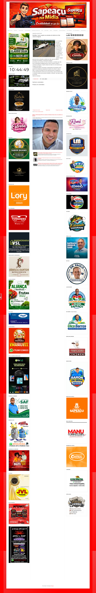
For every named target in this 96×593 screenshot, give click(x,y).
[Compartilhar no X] (44, 78)
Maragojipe (56, 30)
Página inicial (10, 30)
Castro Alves (21, 30)
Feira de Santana (62, 30)
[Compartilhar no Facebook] (45, 78)
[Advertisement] (19, 572)
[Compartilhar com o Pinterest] (46, 78)
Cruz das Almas (27, 30)
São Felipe (46, 30)
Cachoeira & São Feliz (36, 30)
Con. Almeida (69, 30)
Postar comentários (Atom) (39, 111)
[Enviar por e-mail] (42, 78)
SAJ (42, 30)
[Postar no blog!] (43, 78)
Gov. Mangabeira (76, 30)
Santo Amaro (83, 30)
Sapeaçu (15, 30)
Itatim (51, 30)
